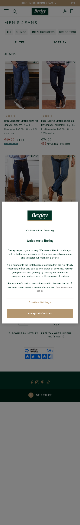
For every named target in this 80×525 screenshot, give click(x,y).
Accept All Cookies (40, 313)
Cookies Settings (40, 302)
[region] (40, 262)
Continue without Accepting (40, 230)
